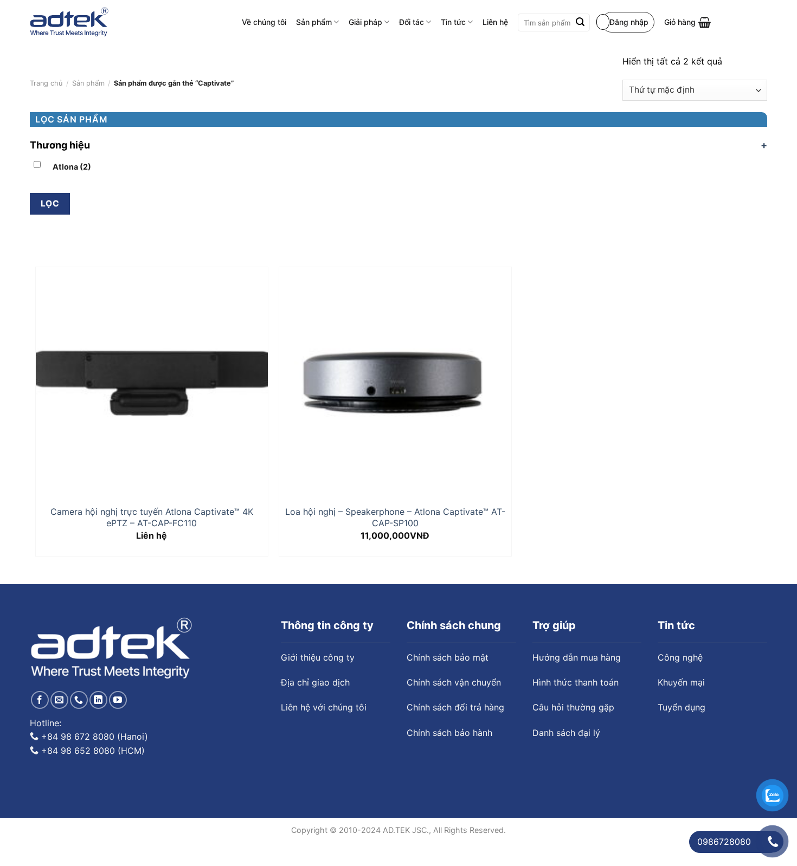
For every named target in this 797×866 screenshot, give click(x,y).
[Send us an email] (59, 694)
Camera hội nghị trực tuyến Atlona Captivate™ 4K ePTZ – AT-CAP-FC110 (151, 517)
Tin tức (453, 22)
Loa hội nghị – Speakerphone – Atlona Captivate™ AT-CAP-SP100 (395, 517)
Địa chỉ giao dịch (315, 676)
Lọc (50, 203)
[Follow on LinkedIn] (98, 694)
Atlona (72, 166)
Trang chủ (46, 83)
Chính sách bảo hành (449, 727)
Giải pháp (365, 22)
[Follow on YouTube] (118, 694)
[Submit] (580, 23)
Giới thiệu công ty (318, 652)
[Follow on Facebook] (40, 694)
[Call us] (79, 694)
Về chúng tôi (264, 22)
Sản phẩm (314, 22)
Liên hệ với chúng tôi (324, 701)
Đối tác (411, 22)
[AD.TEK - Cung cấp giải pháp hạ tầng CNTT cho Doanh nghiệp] (69, 22)
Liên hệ (495, 22)
